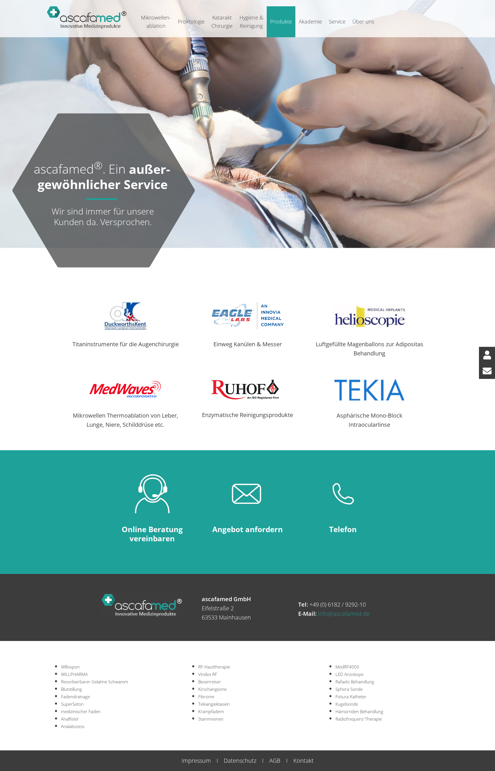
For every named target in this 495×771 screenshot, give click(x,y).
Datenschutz (240, 760)
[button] (487, 355)
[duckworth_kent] (125, 303)
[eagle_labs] (247, 303)
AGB (274, 760)
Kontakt (303, 760)
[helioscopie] (369, 303)
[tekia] (369, 377)
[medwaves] (125, 377)
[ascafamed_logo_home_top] (86, 7)
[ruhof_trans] (247, 382)
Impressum (196, 760)
